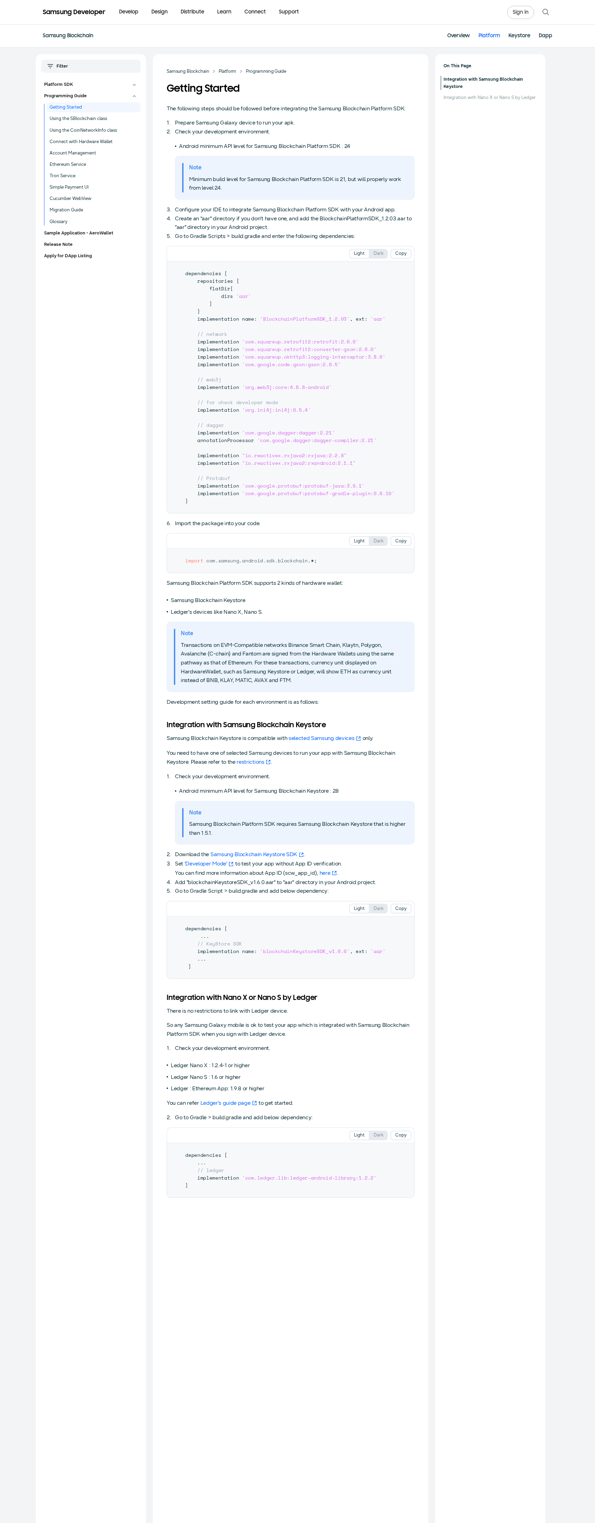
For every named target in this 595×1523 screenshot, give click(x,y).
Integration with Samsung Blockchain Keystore (483, 83)
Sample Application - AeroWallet (78, 233)
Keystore (519, 36)
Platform (489, 36)
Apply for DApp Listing (68, 256)
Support (289, 12)
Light (359, 253)
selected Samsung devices (321, 738)
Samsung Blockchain (68, 36)
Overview (458, 36)
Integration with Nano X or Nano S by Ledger (489, 97)
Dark (379, 253)
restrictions (250, 762)
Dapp (545, 36)
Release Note (58, 244)
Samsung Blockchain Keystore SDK (253, 854)
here (325, 873)
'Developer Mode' (206, 863)
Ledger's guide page (225, 1103)
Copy (401, 253)
